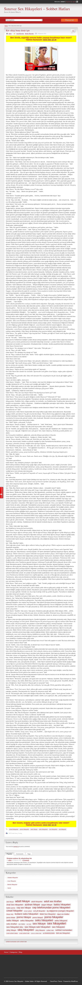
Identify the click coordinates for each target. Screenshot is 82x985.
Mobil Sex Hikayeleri (48, 914)
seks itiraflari (12, 924)
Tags (29, 854)
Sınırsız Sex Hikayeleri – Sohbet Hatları (37, 8)
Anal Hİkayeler (20, 33)
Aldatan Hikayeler (12, 877)
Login (73, 1)
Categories (13, 952)
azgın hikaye (46, 905)
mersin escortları (62, 972)
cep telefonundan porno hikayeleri (51, 907)
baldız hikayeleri (62, 904)
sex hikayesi (62, 829)
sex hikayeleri (53, 829)
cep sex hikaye (24, 908)
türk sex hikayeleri (63, 933)
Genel (9, 888)
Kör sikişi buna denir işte (18, 30)
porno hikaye (24, 917)
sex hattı (29, 924)
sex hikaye (39, 923)
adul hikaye (10, 901)
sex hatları (21, 924)
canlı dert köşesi (49, 969)
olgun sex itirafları (63, 914)
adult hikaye (22, 901)
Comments (19, 854)
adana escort (53, 959)
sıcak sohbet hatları (12, 933)
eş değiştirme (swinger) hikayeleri (60, 911)
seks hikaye (34, 829)
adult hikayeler (36, 901)
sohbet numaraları (63, 930)
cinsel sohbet (28, 911)
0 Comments (25, 860)
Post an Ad (69, 20)
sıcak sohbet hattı (24, 933)
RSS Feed (77, 2)
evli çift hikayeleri (39, 911)
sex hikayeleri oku (15, 927)
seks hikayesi (61, 920)
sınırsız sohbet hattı (36, 933)
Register (68, 1)
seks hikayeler (27, 920)
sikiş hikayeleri (26, 930)
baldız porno (11, 908)
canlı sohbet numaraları (57, 967)
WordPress (74, 981)
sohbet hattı (50, 930)
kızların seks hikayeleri (26, 914)
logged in (16, 846)
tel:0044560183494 (49, 933)
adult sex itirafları (53, 901)
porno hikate (11, 917)
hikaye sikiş (10, 914)
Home (6, 25)
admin (10, 33)
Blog (20, 952)
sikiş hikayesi (40, 930)
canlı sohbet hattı (22, 941)
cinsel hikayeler (13, 829)
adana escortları (64, 959)
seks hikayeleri (43, 829)
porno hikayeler (24, 829)
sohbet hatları (45, 975)
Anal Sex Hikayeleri (15, 905)
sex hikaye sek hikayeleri (37, 927)
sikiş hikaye (11, 930)
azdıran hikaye (32, 904)
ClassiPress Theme (56, 981)
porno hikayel (38, 917)
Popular (9, 854)
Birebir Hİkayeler (29, 33)
